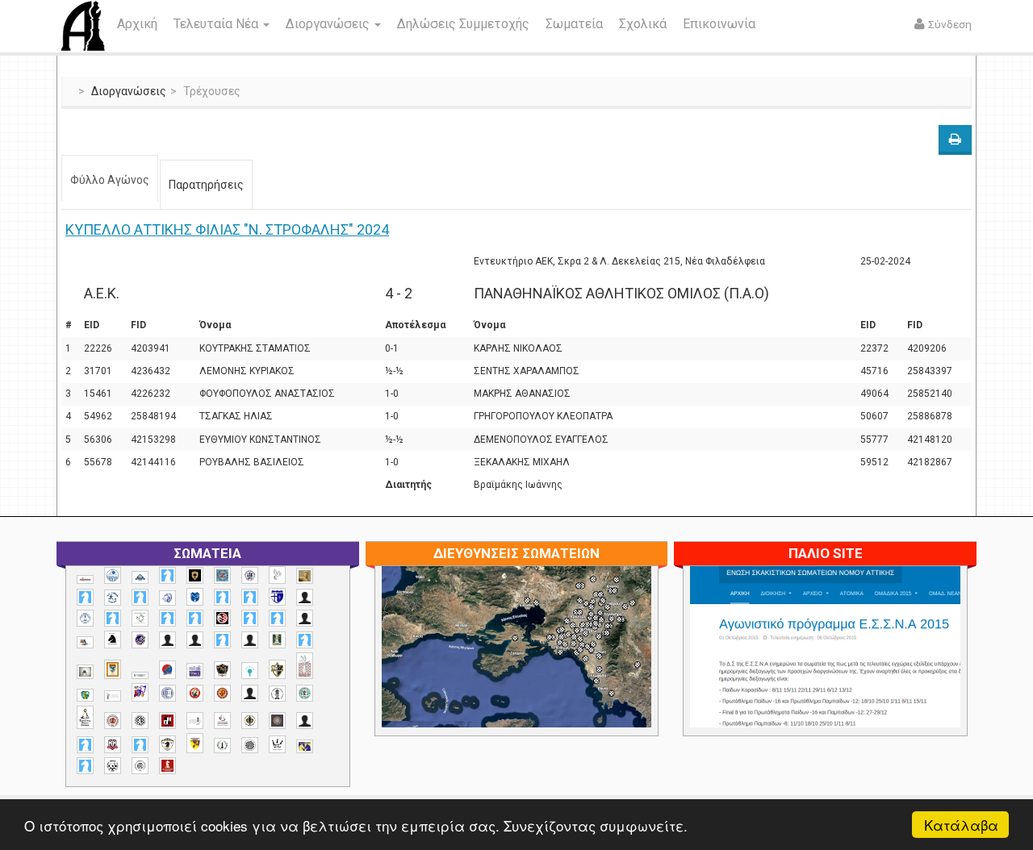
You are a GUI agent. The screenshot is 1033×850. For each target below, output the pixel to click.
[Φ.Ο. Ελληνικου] (167, 765)
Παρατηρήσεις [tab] (206, 184)
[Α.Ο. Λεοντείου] (167, 598)
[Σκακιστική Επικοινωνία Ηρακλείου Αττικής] (277, 744)
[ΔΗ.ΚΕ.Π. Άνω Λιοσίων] (277, 639)
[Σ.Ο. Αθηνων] (85, 717)
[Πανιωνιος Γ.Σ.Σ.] (140, 692)
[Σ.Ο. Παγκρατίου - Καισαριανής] (277, 720)
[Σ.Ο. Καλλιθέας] (194, 720)
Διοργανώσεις (329, 23)
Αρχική (137, 23)
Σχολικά (643, 23)
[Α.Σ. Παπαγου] (249, 618)
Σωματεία (574, 23)
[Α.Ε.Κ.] (194, 575)
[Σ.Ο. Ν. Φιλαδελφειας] (249, 720)
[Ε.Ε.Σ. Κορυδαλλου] (304, 639)
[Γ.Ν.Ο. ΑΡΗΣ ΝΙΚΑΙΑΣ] (249, 639)
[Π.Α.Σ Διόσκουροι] (277, 669)
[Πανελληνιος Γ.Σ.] (112, 696)
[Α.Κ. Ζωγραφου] (222, 575)
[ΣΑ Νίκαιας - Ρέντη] (222, 745)
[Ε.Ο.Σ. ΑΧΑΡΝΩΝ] (112, 669)
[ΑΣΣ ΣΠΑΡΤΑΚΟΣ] (194, 639)
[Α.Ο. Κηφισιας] (140, 597)
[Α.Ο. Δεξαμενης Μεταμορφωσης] (85, 597)
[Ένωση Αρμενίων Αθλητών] (167, 669)
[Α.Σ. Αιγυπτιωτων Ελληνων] (167, 618)
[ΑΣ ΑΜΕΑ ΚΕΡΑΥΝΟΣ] (167, 639)
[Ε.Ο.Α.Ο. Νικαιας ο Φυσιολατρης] (85, 671)
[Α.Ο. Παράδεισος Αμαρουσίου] (249, 597)
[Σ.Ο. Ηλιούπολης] (140, 720)
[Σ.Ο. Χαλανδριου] (194, 743)
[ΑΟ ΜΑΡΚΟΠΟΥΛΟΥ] (140, 639)
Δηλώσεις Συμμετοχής (463, 23)
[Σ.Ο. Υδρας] (167, 744)
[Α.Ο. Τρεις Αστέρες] (304, 597)
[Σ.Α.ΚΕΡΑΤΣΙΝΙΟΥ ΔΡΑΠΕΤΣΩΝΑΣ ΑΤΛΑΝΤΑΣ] (249, 693)
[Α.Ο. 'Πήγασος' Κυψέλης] (277, 575)
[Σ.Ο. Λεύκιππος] (222, 720)
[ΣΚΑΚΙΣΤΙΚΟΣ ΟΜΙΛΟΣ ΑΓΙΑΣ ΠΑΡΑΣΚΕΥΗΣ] (85, 765)
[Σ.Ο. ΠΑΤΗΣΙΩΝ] (304, 720)
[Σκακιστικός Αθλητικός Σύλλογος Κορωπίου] (304, 746)
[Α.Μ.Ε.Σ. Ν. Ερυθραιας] (249, 575)
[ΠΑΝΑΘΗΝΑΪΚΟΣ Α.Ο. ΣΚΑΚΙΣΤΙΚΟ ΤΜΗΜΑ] (85, 695)
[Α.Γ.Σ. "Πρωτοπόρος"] (140, 577)
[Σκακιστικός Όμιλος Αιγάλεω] (112, 765)
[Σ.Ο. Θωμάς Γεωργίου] (167, 720)
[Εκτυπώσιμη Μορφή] (955, 140)
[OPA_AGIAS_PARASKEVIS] (85, 580)
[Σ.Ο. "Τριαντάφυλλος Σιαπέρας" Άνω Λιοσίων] (304, 693)
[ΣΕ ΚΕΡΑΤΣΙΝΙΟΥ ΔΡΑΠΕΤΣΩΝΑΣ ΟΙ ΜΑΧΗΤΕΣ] (249, 745)
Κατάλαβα (961, 825)
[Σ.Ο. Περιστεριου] (85, 744)
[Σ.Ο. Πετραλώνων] (112, 744)
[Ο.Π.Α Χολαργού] (249, 670)
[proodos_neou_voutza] (112, 575)
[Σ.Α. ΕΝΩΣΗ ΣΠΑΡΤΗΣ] (222, 693)
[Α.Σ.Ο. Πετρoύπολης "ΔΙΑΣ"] (85, 642)
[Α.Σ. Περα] (277, 618)
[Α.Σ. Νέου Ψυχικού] (222, 618)
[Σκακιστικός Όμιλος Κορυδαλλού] (140, 765)
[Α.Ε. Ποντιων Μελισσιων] (167, 575)
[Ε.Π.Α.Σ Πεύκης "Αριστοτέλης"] (140, 675)
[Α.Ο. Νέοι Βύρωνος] (194, 597)
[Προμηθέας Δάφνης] (194, 693)
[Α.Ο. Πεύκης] (277, 597)
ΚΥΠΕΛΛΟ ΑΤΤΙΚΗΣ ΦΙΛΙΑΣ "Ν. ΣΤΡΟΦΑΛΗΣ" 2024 (227, 229)
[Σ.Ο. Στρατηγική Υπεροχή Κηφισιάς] (140, 744)
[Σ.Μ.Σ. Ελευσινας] (277, 693)
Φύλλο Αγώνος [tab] (109, 179)
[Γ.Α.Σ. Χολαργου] (222, 639)
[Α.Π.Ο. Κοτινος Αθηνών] (140, 618)
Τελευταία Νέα (217, 23)
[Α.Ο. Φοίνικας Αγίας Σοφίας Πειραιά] (85, 618)
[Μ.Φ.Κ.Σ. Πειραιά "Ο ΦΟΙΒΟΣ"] (194, 671)
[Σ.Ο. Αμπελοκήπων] (112, 720)
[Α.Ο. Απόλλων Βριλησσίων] (304, 576)
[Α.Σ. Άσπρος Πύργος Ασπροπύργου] (194, 618)
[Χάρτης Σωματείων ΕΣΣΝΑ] (554, 665)
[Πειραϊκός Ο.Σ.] (167, 693)
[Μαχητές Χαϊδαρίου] (222, 670)
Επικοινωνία (719, 23)
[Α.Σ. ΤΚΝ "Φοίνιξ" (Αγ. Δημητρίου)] (304, 618)
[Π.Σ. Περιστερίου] (304, 665)
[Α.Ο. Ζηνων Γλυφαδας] (112, 598)
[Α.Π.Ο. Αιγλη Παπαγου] (112, 618)
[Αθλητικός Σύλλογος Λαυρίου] (112, 639)
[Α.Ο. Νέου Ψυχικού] (222, 597)
